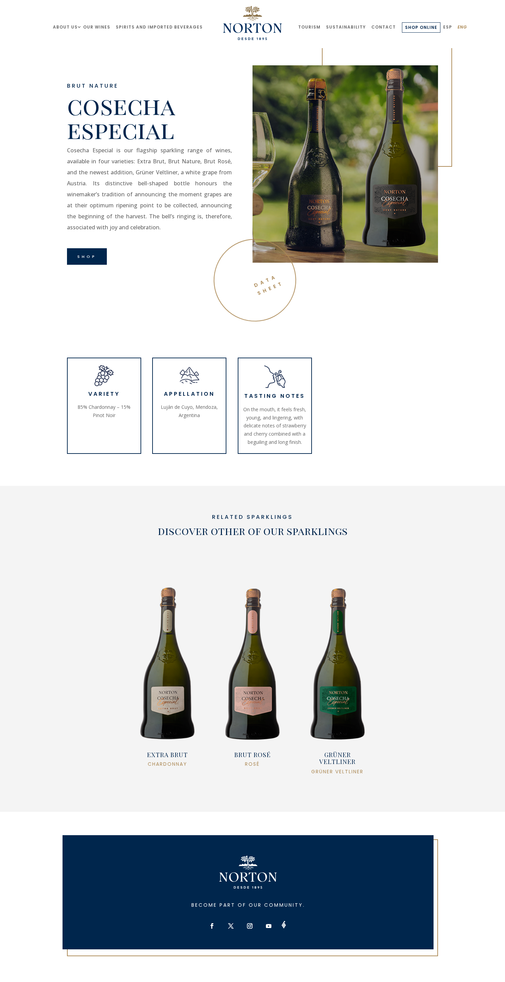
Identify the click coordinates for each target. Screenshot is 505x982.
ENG (462, 27)
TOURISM (309, 27)
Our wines (96, 27)
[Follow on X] (230, 925)
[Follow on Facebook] (211, 925)
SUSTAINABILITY (346, 27)
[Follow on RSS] (284, 924)
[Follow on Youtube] (268, 925)
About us (65, 27)
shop (87, 256)
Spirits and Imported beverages (159, 27)
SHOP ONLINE (421, 27)
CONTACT (383, 27)
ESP (447, 27)
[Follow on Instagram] (249, 925)
